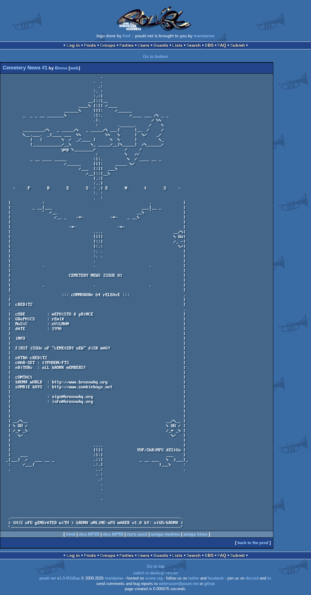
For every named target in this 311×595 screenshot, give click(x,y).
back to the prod (253, 542)
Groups (107, 45)
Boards (160, 45)
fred (126, 35)
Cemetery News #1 (25, 68)
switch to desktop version (155, 573)
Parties (126, 45)
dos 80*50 (113, 534)
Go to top (156, 566)
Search (193, 45)
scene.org (153, 578)
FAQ (221, 45)
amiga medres (165, 534)
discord (252, 578)
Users (143, 45)
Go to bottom (155, 56)
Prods (90, 45)
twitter (193, 578)
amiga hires (195, 534)
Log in (73, 45)
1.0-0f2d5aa (69, 578)
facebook (216, 578)
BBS (209, 45)
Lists (177, 45)
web (74, 67)
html (70, 534)
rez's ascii (137, 534)
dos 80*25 (89, 534)
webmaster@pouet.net (178, 584)
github (209, 584)
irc (269, 578)
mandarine (204, 35)
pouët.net (47, 578)
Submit (237, 45)
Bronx (61, 67)
